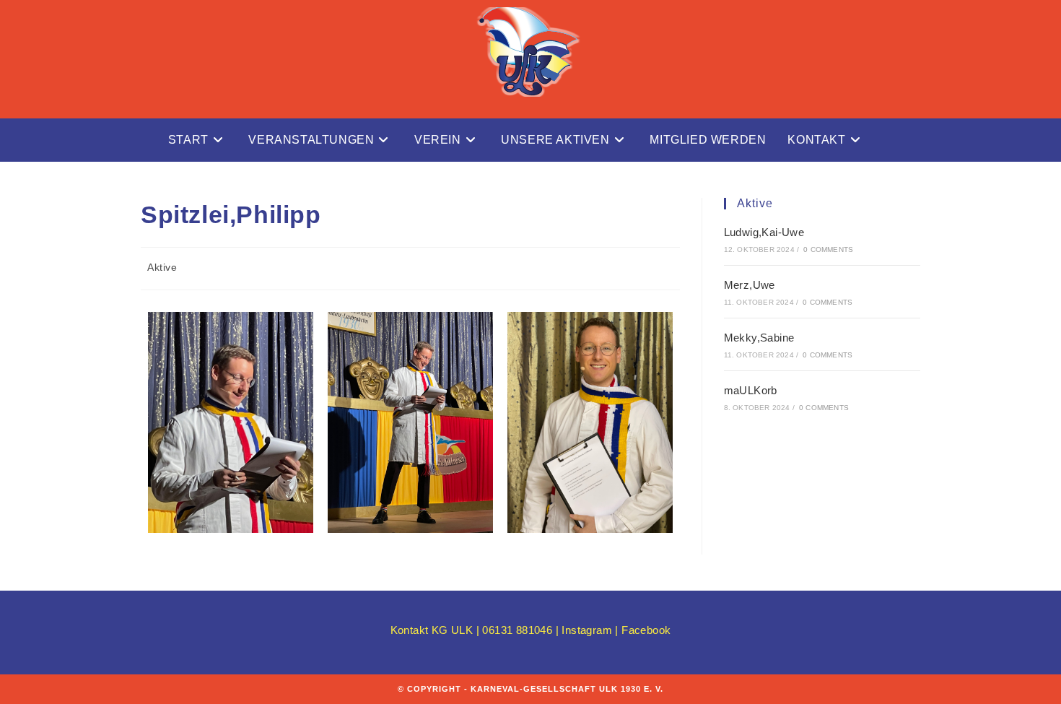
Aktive (162, 267)
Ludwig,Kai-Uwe (764, 232)
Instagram (588, 630)
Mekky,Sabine (759, 337)
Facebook (646, 630)
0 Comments (828, 249)
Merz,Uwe (749, 285)
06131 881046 (517, 630)
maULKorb (750, 390)
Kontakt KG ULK (431, 630)
